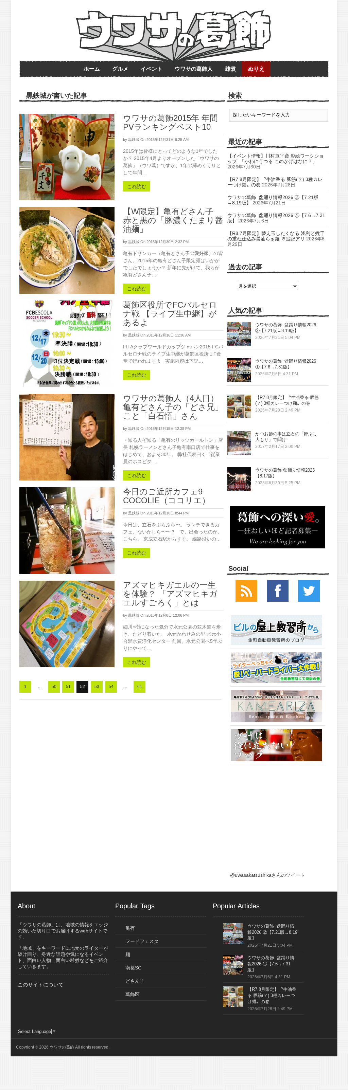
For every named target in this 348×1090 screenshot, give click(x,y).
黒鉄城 (133, 140)
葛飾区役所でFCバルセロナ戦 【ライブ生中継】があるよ (170, 313)
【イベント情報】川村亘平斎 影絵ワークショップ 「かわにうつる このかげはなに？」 (275, 158)
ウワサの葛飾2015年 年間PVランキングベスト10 (170, 122)
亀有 (130, 928)
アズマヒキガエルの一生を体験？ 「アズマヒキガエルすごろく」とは (170, 593)
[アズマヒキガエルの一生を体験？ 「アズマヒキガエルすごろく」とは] (67, 624)
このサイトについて (41, 984)
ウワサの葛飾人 (194, 69)
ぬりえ (256, 69)
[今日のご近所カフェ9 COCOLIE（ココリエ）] (67, 530)
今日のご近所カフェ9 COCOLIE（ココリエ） (166, 496)
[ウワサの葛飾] (173, 36)
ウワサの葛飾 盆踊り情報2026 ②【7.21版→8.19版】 (272, 932)
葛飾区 (132, 994)
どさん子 (134, 981)
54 (111, 686)
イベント (151, 69)
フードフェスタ (142, 941)
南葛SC (133, 967)
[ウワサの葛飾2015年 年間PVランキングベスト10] (67, 157)
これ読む (136, 186)
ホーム (92, 69)
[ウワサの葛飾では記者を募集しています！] (277, 527)
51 (68, 686)
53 (96, 686)
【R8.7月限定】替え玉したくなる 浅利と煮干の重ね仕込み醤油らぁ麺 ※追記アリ (276, 236)
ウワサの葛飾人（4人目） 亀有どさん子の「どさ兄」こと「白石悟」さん (173, 407)
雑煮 (230, 69)
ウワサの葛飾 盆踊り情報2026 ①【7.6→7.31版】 (270, 964)
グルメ (120, 69)
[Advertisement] (276, 810)
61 (139, 686)
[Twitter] (309, 600)
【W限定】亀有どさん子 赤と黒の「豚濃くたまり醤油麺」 (173, 220)
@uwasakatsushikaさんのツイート (267, 875)
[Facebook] (278, 600)
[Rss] (246, 600)
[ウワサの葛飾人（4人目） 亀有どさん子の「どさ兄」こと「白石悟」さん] (67, 437)
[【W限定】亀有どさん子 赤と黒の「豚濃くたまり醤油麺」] (67, 250)
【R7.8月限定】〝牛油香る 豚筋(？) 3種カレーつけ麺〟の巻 (271, 995)
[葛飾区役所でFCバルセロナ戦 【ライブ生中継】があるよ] (67, 344)
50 (54, 686)
